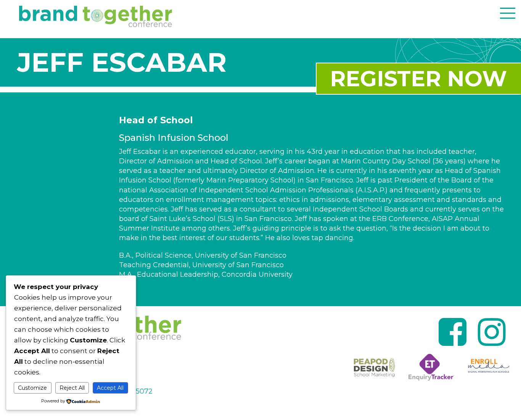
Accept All (110, 387)
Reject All (72, 387)
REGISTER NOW (418, 79)
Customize (32, 387)
